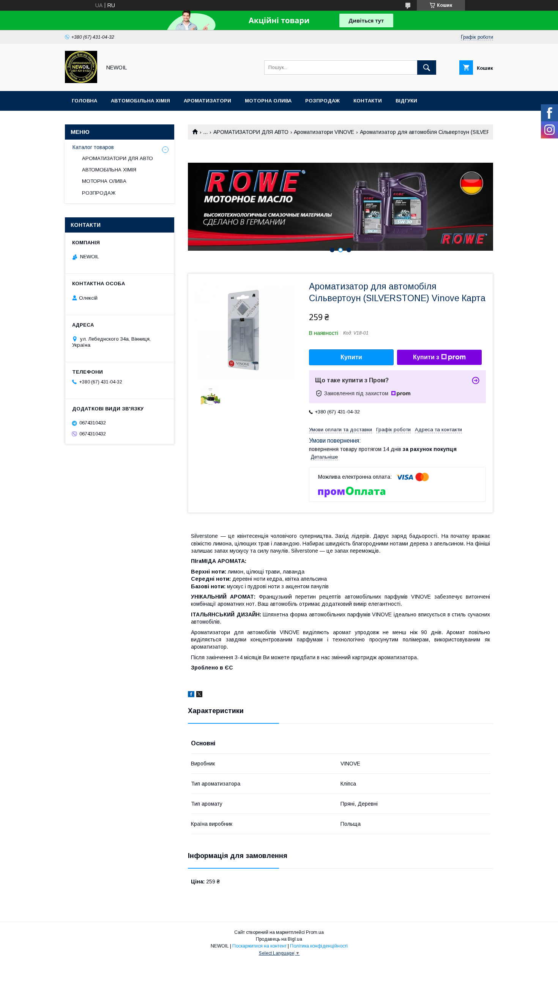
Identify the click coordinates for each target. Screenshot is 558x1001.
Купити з (426, 357)
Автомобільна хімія (140, 101)
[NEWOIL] (81, 81)
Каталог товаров (93, 147)
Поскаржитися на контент (259, 946)
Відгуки (406, 101)
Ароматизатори (207, 101)
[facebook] (191, 695)
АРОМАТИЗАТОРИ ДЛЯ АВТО (250, 132)
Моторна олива (268, 101)
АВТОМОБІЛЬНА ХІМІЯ (109, 170)
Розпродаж (322, 101)
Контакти (367, 101)
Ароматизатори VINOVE (324, 132)
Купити (351, 357)
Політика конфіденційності (319, 946)
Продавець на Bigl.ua (279, 939)
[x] (199, 695)
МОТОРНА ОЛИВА (104, 181)
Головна (84, 101)
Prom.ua (315, 932)
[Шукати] (426, 67)
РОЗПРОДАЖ (98, 193)
